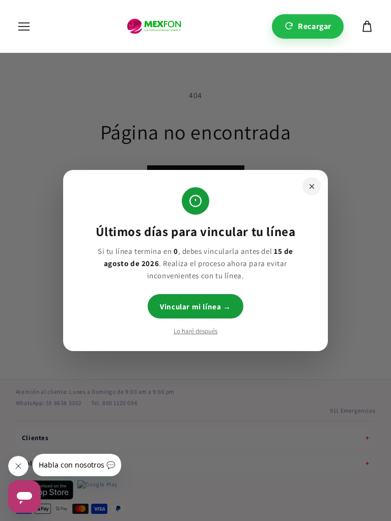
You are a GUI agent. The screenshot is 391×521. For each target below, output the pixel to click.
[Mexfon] (154, 26)
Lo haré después (195, 331)
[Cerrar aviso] (311, 186)
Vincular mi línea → (195, 306)
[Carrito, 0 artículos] (367, 26)
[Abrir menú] (24, 26)
